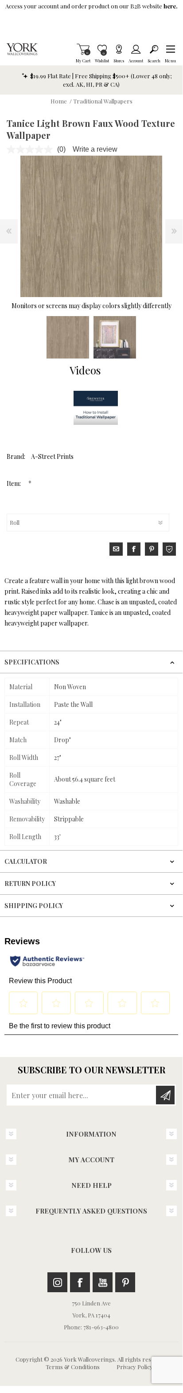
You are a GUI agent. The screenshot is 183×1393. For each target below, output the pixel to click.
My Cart (83, 49)
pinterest (151, 549)
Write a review (95, 149)
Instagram (57, 1282)
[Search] (154, 49)
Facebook (80, 1282)
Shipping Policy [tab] (33, 905)
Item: (14, 483)
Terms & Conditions (73, 1366)
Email (116, 549)
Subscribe (165, 1095)
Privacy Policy (135, 1366)
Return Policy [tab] (30, 883)
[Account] (135, 49)
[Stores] (118, 49)
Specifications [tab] (31, 662)
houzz (169, 549)
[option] (67, 337)
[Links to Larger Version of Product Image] (91, 226)
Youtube (103, 1282)
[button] (170, 49)
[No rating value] (32, 149)
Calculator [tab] (25, 861)
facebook (133, 549)
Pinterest (125, 1282)
